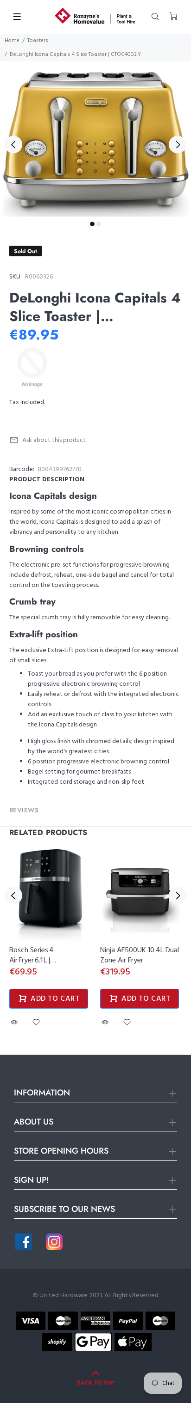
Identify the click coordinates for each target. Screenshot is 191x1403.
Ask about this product (54, 440)
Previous (13, 144)
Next (177, 144)
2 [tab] (98, 224)
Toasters (37, 40)
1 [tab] (92, 224)
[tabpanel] (95, 139)
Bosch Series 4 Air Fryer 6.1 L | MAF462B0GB (31, 960)
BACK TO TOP (95, 1383)
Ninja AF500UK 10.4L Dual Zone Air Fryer (139, 955)
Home (12, 40)
